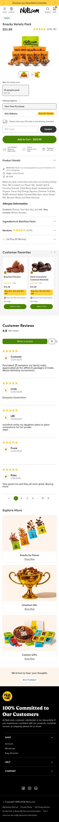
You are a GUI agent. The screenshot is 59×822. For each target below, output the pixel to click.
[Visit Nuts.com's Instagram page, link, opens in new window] (29, 788)
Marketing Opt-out (10, 807)
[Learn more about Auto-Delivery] (19, 101)
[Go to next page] (49, 498)
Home (7, 18)
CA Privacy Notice (42, 807)
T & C (45, 811)
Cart (54, 10)
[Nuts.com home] (29, 10)
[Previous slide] (4, 3)
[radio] (16, 90)
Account (9, 744)
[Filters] (52, 341)
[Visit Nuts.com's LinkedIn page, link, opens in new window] (36, 788)
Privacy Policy (26, 807)
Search (48, 12)
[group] (24, 74)
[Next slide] (55, 3)
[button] (39, 29)
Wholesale (10, 748)
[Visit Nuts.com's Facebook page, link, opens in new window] (23, 788)
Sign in (11, 12)
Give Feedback (29, 680)
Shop (5, 12)
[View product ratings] (15, 283)
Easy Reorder (11, 753)
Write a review (25, 341)
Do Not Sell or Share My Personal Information (22, 811)
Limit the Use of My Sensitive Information (20, 815)
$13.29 (33, 286)
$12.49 (7, 286)
